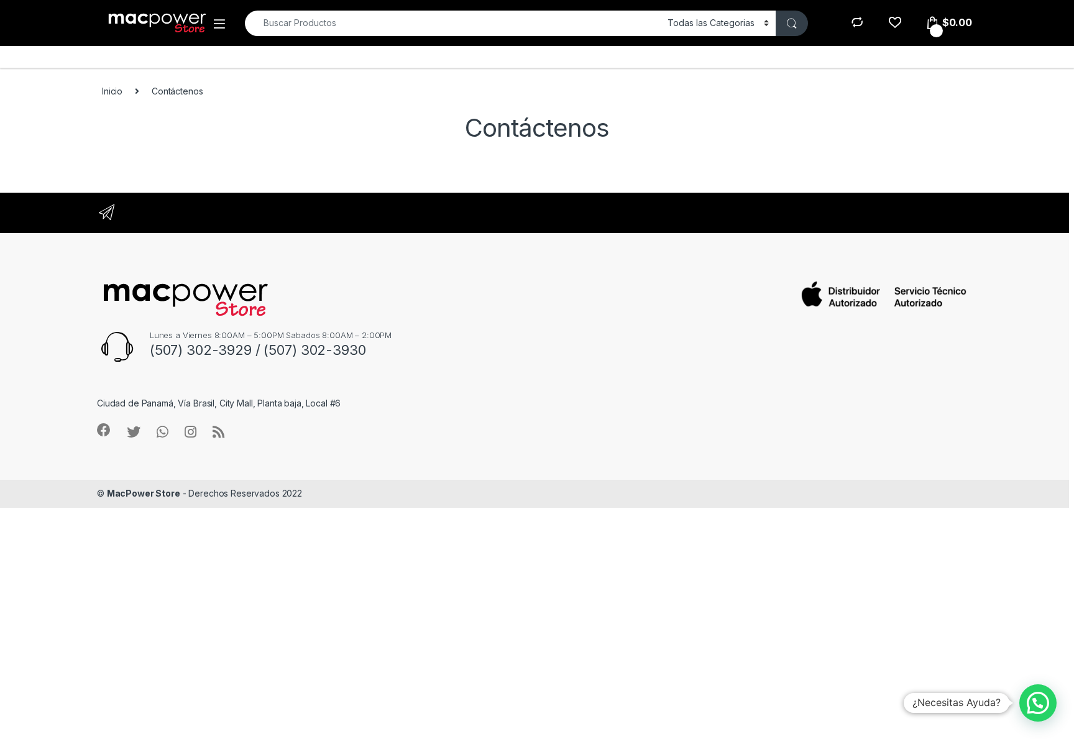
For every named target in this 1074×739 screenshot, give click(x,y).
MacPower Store (143, 493)
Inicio (112, 91)
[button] (1038, 703)
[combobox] (453, 23)
